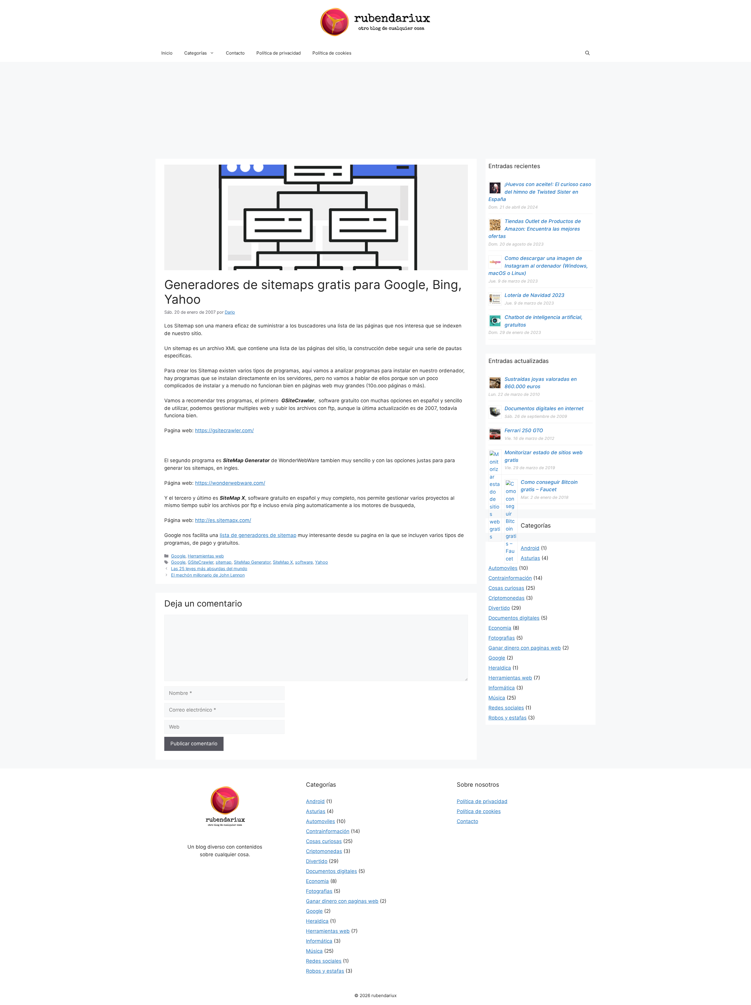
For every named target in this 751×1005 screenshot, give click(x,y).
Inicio (166, 53)
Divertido (499, 608)
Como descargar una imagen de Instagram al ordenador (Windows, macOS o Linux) (538, 265)
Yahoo (321, 562)
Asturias (530, 558)
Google (178, 555)
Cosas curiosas (506, 588)
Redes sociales (506, 708)
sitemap (223, 562)
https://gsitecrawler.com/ (224, 430)
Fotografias (501, 638)
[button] (587, 53)
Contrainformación (510, 578)
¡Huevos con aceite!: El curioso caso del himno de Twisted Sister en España (539, 191)
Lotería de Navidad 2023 (534, 295)
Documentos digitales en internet (544, 408)
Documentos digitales (513, 618)
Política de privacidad (278, 53)
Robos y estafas (507, 718)
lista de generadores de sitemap (258, 535)
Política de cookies (331, 53)
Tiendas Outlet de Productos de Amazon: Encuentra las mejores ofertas (534, 228)
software (304, 562)
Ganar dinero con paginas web (524, 648)
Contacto (235, 53)
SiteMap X (283, 562)
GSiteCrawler (200, 562)
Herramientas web (206, 555)
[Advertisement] (375, 106)
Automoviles (502, 568)
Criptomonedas (506, 598)
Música (496, 698)
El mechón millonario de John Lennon (208, 574)
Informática (501, 688)
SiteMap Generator (252, 562)
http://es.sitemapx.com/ (223, 520)
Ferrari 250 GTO (524, 430)
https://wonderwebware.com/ (230, 483)
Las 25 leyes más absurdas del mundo (209, 568)
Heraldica (499, 668)
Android (530, 548)
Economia (499, 628)
